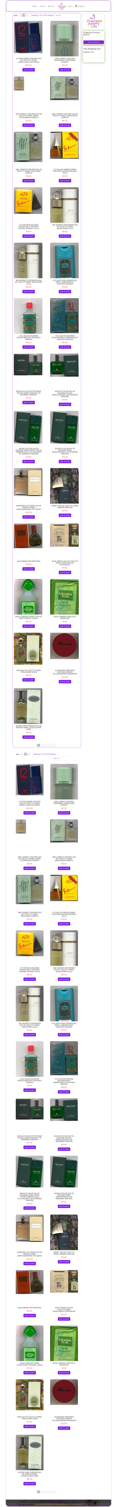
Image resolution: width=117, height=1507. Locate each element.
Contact (42, 6)
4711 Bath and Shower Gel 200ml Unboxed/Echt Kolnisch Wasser (65, 282)
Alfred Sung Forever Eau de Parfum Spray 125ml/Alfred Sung (29, 728)
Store (71, 6)
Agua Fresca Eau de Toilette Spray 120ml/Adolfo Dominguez (65, 563)
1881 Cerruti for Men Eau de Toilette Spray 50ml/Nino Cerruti (29, 171)
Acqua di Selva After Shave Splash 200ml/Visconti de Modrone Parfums (28, 393)
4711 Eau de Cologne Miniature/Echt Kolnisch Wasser (29, 337)
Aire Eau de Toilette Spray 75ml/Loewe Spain (28, 671)
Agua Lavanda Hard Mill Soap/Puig (65, 617)
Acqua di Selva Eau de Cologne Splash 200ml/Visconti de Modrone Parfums (65, 394)
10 (20, 15)
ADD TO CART (29, 70)
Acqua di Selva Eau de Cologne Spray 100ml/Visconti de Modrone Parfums (65, 451)
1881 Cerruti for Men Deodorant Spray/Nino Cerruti (65, 60)
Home (34, 6)
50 (27, 15)
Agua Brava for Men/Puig (28, 561)
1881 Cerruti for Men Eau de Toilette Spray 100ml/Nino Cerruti (65, 116)
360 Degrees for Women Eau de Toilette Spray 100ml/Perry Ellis (65, 227)
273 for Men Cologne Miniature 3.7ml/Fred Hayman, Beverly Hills (28, 227)
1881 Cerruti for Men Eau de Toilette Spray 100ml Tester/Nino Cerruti (29, 116)
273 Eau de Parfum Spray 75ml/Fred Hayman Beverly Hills (65, 171)
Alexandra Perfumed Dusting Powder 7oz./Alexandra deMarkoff (65, 672)
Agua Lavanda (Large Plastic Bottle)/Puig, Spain (28, 617)
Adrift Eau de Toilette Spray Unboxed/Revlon (65, 506)
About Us (51, 6)
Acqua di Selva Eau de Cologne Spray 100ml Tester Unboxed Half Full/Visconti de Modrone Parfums (29, 451)
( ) (81, 6)
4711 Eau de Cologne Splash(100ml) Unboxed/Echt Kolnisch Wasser (65, 337)
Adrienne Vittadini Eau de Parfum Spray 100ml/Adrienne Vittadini (28, 507)
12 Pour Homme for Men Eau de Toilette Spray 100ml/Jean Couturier (28, 60)
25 (23, 15)
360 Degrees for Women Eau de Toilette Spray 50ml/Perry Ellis (28, 282)
